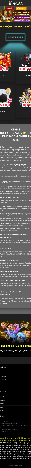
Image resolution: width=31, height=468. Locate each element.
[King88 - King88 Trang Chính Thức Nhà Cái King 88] (15, 3)
